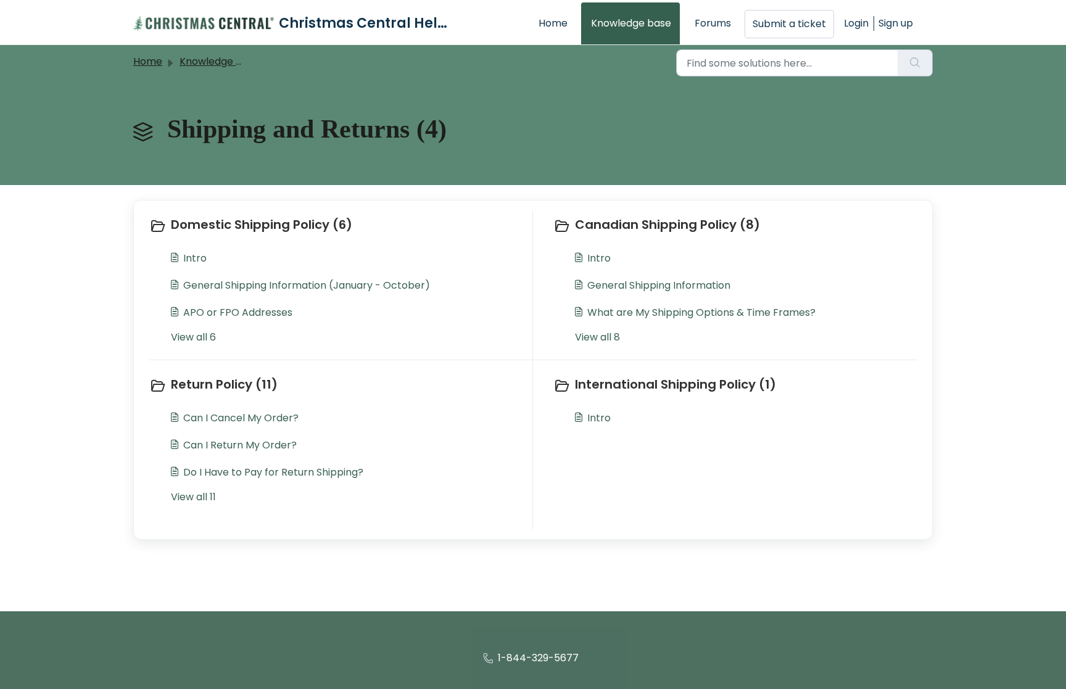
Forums (713, 23)
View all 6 (193, 337)
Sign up (895, 23)
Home (553, 23)
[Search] (915, 62)
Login (856, 23)
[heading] (338, 225)
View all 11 (193, 497)
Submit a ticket (789, 24)
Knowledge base (631, 23)
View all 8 (597, 337)
